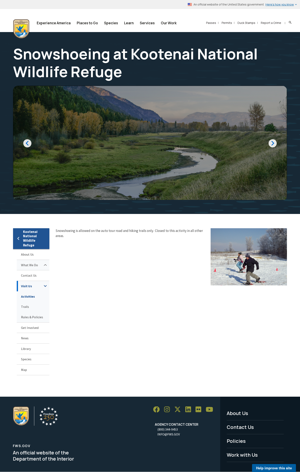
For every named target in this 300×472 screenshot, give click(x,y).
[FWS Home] (21, 29)
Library (26, 349)
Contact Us (29, 275)
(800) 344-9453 (167, 429)
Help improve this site (274, 467)
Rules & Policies (32, 317)
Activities (28, 296)
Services (147, 23)
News (25, 338)
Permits (227, 23)
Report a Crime (271, 23)
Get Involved (30, 328)
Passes (211, 23)
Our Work (169, 23)
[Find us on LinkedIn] (189, 409)
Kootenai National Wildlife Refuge (30, 238)
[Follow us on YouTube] (211, 409)
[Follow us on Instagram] (168, 409)
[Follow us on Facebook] (157, 409)
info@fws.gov (168, 434)
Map (24, 370)
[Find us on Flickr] (200, 409)
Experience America (54, 23)
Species (111, 23)
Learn (129, 23)
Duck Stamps (246, 23)
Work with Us (242, 454)
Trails (25, 307)
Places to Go (87, 23)
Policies (236, 440)
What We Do (29, 265)
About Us (27, 254)
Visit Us (26, 286)
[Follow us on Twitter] (179, 409)
